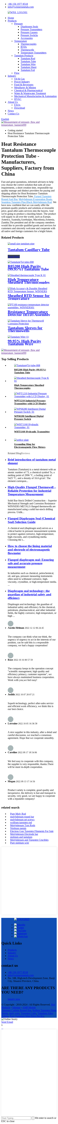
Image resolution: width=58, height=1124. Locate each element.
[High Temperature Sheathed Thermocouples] (27, 275)
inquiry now (14, 999)
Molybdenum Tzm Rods (22, 825)
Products (12, 20)
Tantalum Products (23, 55)
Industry (12, 76)
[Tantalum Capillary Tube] (21, 243)
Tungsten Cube (28, 1013)
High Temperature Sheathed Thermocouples (28, 281)
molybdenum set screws (22, 819)
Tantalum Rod (28, 58)
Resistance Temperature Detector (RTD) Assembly (29, 313)
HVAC (17, 99)
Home (11, 17)
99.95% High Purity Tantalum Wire (24, 342)
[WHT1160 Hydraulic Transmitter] (32, 427)
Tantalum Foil (28, 70)
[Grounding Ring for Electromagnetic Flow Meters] (21, 440)
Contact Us (13, 113)
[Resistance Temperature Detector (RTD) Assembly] (29, 307)
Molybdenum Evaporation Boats (35, 199)
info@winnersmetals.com (21, 6)
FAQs (17, 105)
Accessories (27, 38)
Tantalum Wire (28, 64)
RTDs (24, 46)
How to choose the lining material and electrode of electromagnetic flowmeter (30, 549)
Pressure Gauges (29, 32)
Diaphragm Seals (29, 26)
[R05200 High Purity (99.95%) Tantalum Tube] (21, 262)
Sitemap (16, 1007)
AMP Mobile (29, 1007)
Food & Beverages (23, 84)
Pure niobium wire (19, 842)
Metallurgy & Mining (25, 87)
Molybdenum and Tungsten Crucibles (29, 840)
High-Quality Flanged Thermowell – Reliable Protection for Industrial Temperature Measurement (32, 490)
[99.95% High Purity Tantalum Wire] (18, 336)
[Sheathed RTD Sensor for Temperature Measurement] (29, 291)
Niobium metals (18, 828)
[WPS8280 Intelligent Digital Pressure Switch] (32, 411)
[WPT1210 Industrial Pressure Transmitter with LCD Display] (32, 396)
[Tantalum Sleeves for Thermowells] (29, 323)
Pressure (18, 23)
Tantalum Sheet (28, 67)
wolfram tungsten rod (21, 822)
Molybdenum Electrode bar (24, 834)
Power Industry (22, 81)
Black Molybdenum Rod (39, 202)
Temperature (20, 41)
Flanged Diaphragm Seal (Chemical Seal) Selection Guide (31, 520)
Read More (13, 256)
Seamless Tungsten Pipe (13, 202)
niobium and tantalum (21, 837)
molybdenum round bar (22, 816)
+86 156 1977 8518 (18, 4)
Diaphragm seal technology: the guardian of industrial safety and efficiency (29, 594)
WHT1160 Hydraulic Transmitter (32, 431)
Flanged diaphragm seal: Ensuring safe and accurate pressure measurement (31, 563)
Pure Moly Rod (18, 813)
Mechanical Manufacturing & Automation (35, 96)
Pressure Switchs (29, 35)
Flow (16, 73)
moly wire (14, 1013)
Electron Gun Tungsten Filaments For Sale (31, 831)
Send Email (7, 1022)
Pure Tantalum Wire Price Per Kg (27, 1016)
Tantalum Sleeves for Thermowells (25, 329)
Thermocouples (28, 44)
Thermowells (27, 49)
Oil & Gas (19, 78)
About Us (13, 102)
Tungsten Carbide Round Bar (16, 1010)
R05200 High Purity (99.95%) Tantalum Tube (28, 267)
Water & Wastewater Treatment (30, 93)
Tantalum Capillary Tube (29, 250)
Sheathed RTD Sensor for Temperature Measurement (29, 299)
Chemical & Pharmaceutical (28, 90)
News (11, 110)
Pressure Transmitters (31, 29)
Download (19, 107)
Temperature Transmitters (33, 52)
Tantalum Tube (28, 61)
